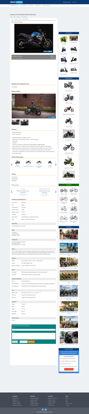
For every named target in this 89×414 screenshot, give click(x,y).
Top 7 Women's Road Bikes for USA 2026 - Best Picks (68, 282)
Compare (52, 56)
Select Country (67, 2)
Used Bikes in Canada (16, 401)
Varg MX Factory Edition (39, 167)
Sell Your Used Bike (69, 349)
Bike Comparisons (47, 5)
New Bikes (31, 5)
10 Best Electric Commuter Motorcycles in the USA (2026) (69, 255)
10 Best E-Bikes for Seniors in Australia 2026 (69, 329)
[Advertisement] (44, 10)
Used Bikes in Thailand (34, 405)
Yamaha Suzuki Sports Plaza (44, 189)
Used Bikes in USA (15, 398)
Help (66, 400)
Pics (13, 19)
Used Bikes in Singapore (52, 401)
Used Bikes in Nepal (33, 401)
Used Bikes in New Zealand (17, 405)
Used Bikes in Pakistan (34, 400)
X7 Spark (50, 167)
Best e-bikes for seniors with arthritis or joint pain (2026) (68, 313)
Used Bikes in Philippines (34, 403)
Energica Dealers (15, 185)
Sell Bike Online (14, 5)
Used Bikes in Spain (51, 403)
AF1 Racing (23, 189)
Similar (16, 19)
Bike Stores (38, 5)
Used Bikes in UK (15, 400)
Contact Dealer (23, 195)
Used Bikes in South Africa (52, 398)
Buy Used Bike (23, 5)
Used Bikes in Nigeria (51, 400)
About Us (67, 398)
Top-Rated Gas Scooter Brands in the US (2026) (68, 240)
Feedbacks (67, 405)
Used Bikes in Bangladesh (34, 398)
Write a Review (53, 58)
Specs (20, 19)
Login (75, 2)
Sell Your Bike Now (69, 369)
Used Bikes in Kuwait (51, 405)
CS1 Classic (17, 166)
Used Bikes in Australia (16, 403)
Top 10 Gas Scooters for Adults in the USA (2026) (69, 344)
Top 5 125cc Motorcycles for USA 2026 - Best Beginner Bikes (69, 298)
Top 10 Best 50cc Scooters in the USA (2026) (69, 268)
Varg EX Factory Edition (28, 166)
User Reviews (25, 19)
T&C (66, 403)
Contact (67, 401)
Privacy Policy (70, 403)
